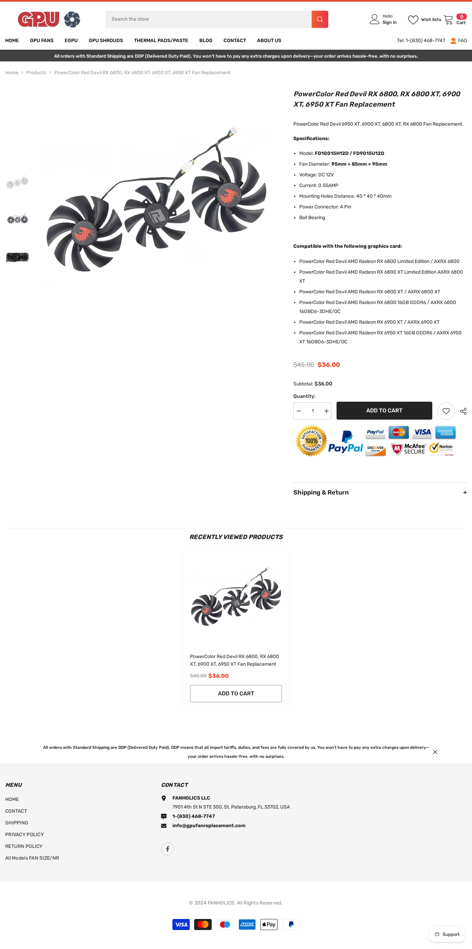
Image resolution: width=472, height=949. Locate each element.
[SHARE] (461, 411)
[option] (156, 205)
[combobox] (208, 19)
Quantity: (304, 396)
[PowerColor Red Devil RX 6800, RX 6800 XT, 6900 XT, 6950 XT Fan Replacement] (236, 598)
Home (11, 73)
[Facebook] (167, 848)
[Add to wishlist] (446, 411)
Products (36, 73)
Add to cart (384, 410)
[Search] (216, 19)
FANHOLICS (221, 903)
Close (435, 752)
